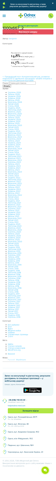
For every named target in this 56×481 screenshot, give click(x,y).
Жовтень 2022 (14, 181)
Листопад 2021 (14, 203)
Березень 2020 (15, 241)
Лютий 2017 (13, 311)
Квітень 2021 (13, 216)
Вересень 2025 (15, 114)
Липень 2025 (14, 117)
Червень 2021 (14, 212)
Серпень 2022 (14, 185)
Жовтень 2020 (14, 228)
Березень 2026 (15, 102)
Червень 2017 (14, 305)
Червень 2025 (14, 119)
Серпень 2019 (14, 255)
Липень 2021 (13, 210)
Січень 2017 (13, 313)
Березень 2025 (15, 125)
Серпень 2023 (14, 162)
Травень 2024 (14, 145)
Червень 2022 (14, 189)
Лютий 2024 (13, 150)
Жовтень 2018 (14, 274)
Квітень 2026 (14, 100)
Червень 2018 (14, 282)
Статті (10, 336)
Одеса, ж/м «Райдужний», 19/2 (20, 438)
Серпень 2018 (14, 278)
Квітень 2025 (14, 123)
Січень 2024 (13, 152)
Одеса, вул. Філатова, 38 (18, 425)
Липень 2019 (13, 257)
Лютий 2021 (13, 220)
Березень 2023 (15, 172)
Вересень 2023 (15, 160)
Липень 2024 (14, 141)
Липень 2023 (14, 164)
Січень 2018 (13, 292)
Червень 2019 (14, 259)
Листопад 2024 (14, 133)
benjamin (13, 38)
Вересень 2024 (15, 137)
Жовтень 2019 (14, 251)
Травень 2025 (14, 121)
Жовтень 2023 (14, 158)
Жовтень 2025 (14, 112)
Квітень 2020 (14, 239)
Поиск (5, 83)
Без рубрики (13, 325)
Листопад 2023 (14, 156)
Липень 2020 (14, 234)
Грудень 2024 (14, 131)
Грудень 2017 (14, 294)
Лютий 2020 (13, 243)
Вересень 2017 (14, 299)
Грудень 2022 (14, 177)
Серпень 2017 (14, 301)
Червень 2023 (14, 166)
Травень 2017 (14, 307)
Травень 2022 (14, 191)
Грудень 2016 (14, 315)
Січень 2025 (13, 129)
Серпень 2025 (14, 116)
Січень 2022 (13, 199)
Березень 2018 (14, 288)
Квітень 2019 (13, 263)
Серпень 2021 (14, 208)
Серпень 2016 (14, 317)
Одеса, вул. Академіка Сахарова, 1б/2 (23, 432)
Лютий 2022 (13, 197)
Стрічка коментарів (16, 348)
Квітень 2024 (14, 146)
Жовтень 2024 (14, 135)
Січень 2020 (13, 245)
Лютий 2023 (13, 174)
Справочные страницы (18, 334)
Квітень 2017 (13, 309)
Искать (7, 86)
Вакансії (11, 354)
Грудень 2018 (14, 270)
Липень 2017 (13, 303)
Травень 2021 (14, 214)
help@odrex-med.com (16, 406)
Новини (11, 332)
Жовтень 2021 (14, 205)
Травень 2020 (14, 237)
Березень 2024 (15, 148)
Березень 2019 (14, 265)
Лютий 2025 (13, 127)
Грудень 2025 (14, 108)
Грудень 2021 (14, 201)
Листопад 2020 (14, 226)
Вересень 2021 (14, 207)
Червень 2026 (14, 96)
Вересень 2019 (14, 253)
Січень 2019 (13, 268)
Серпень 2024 (14, 139)
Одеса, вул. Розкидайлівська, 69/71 (22, 418)
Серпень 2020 (14, 232)
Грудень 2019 (14, 247)
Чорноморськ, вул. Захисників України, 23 (25, 452)
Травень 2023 (14, 168)
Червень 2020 (14, 236)
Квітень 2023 (14, 170)
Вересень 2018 (14, 276)
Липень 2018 (13, 280)
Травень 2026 (14, 98)
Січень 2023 (13, 176)
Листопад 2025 (14, 110)
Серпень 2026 (14, 92)
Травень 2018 (14, 284)
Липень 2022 (14, 187)
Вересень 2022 (15, 183)
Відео (10, 329)
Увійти (10, 344)
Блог (10, 327)
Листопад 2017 (14, 296)
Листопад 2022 (14, 179)
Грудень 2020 (14, 224)
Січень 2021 (13, 222)
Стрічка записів (15, 346)
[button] (4, 15)
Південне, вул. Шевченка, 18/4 (20, 445)
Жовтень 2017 (14, 298)
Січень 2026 (13, 106)
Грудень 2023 (14, 154)
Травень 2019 (14, 261)
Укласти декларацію (28, 25)
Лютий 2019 (13, 267)
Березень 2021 (14, 218)
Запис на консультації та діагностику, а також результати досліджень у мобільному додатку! (28, 5)
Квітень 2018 (13, 286)
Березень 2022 (15, 195)
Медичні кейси (14, 330)
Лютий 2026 (13, 104)
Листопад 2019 (14, 249)
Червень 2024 (14, 143)
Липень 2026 (14, 94)
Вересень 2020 (15, 230)
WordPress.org (14, 350)
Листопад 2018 (14, 272)
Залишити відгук (31, 410)
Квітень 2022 (14, 193)
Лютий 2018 (13, 290)
